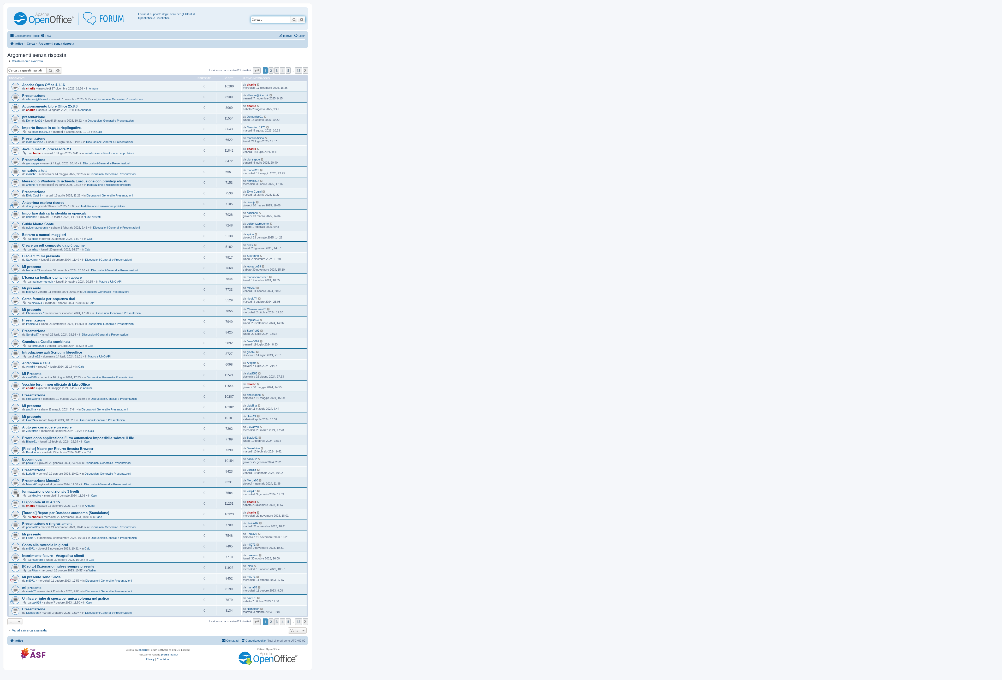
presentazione (33, 117)
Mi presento (31, 267)
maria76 (31, 591)
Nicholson (32, 612)
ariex (35, 249)
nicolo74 (37, 303)
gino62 (36, 356)
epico (35, 238)
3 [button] (277, 70)
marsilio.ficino (34, 142)
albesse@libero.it (37, 99)
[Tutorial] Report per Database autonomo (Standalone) (65, 513)
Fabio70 (31, 537)
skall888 (31, 377)
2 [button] (271, 70)
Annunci (94, 88)
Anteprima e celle (36, 363)
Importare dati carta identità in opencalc (54, 213)
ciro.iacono (33, 398)
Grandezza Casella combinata (46, 342)
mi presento (31, 588)
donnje (30, 206)
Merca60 (31, 484)
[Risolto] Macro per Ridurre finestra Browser (57, 449)
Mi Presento (31, 374)
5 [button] (288, 70)
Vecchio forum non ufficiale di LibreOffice (56, 384)
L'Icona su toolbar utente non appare (52, 277)
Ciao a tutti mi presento (41, 256)
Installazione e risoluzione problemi (109, 184)
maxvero (37, 559)
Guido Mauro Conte (38, 224)
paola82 (31, 462)
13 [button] (298, 70)
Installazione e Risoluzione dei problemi (109, 153)
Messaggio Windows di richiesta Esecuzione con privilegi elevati (74, 181)
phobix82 (32, 527)
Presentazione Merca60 (40, 481)
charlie (30, 88)
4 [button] (282, 70)
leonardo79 (33, 270)
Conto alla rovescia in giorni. (45, 545)
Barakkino (32, 452)
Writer (92, 570)
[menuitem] (46, 36)
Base (99, 516)
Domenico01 (34, 120)
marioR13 (32, 174)
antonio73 (32, 184)
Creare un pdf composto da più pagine (53, 245)
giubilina (31, 409)
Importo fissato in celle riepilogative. (52, 128)
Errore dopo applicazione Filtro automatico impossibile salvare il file (78, 438)
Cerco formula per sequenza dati (48, 299)
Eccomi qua (31, 459)
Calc (99, 131)
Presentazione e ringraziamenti (47, 524)
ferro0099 (38, 345)
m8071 (30, 548)
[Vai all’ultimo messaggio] (258, 84)
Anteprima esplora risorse (43, 203)
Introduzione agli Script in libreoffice (52, 352)
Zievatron (32, 430)
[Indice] (73, 19)
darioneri (31, 216)
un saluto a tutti (34, 170)
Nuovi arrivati (92, 216)
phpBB (143, 649)
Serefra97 (32, 334)
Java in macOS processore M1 (46, 149)
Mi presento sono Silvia (41, 577)
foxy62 (30, 291)
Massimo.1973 (41, 131)
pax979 (36, 602)
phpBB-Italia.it (169, 654)
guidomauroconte (37, 227)
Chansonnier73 (35, 313)
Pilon (35, 570)
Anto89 (30, 366)
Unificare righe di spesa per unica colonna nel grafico (65, 598)
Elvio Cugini (33, 195)
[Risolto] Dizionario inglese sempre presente (58, 566)
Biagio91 (31, 441)
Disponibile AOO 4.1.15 (41, 502)
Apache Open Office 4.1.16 (43, 85)
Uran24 (30, 420)
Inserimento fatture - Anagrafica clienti (53, 556)
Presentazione (33, 96)
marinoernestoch (42, 281)
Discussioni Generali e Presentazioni (120, 99)
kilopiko (36, 495)
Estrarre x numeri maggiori (44, 235)
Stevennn (32, 259)
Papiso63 (32, 323)
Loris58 (30, 473)
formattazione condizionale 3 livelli (50, 491)
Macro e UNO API (110, 281)
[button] (257, 70)
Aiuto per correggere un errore (46, 427)
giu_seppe (32, 163)
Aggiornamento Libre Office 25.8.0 (49, 106)
